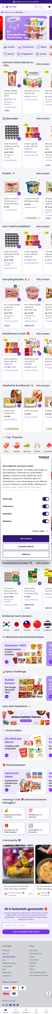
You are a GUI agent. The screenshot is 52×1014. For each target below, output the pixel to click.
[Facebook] (14, 1005)
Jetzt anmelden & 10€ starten (26, 932)
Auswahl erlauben (26, 546)
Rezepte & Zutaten (9, 963)
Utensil (31, 969)
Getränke (32, 963)
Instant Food (34, 960)
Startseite (5, 950)
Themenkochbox (35, 954)
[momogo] (11, 7)
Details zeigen (39, 531)
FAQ (3, 960)
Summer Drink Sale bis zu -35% (26, 2)
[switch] (45, 506)
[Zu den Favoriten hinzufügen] (19, 72)
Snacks (32, 957)
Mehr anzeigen (43, 64)
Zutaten (32, 966)
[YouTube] (10, 1005)
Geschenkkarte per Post (37, 972)
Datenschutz (7, 973)
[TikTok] (7, 1005)
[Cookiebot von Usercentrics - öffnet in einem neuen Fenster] (38, 457)
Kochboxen (33, 950)
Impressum (6, 976)
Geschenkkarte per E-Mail (38, 975)
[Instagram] (3, 1005)
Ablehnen (26, 554)
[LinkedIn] (18, 1005)
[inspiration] (26, 718)
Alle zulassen (26, 539)
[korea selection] (26, 28)
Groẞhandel (6, 966)
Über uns (5, 954)
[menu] (3, 7)
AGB (4, 969)
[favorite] (49, 7)
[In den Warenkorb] (19, 85)
